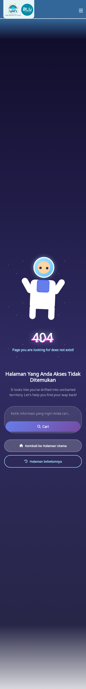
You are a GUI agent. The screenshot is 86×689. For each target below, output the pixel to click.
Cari (45, 426)
